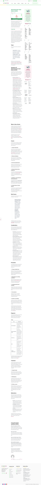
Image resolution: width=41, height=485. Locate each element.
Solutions (22, 3)
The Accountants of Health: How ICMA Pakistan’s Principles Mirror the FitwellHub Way (30, 46)
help (13, 310)
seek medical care (17, 280)
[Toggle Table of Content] (21, 29)
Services (15, 3)
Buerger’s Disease (26, 83)
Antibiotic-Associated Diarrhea (26, 95)
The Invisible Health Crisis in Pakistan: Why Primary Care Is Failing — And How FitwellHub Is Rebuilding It (30, 58)
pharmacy (12, 416)
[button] (32, 1)
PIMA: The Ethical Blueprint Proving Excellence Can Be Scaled (26, 56)
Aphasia (26, 103)
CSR (28, 3)
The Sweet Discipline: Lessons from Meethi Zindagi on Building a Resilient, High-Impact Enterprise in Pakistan (26, 33)
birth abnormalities (18, 172)
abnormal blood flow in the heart (17, 78)
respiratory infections (15, 88)
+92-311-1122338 (6, 0)
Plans (25, 3)
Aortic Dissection (30, 88)
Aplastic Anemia (30, 103)
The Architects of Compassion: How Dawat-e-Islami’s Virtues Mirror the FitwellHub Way (26, 46)
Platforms (19, 3)
